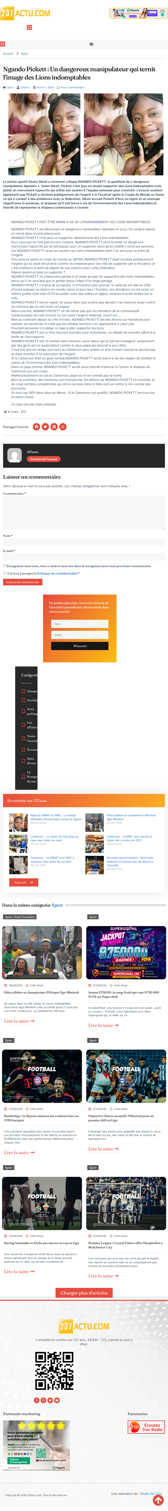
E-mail (9, 551)
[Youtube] (57, 1400)
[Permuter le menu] (91, 44)
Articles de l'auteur (44, 459)
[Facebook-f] (37, 1400)
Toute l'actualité (24, 917)
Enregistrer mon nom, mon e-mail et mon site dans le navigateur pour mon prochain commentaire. (79, 566)
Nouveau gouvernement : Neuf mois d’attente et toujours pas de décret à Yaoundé (130, 861)
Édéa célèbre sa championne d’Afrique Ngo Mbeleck (41, 992)
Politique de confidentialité (57, 573)
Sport (24, 53)
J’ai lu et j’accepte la (43, 573)
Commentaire (14, 493)
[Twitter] (50, 1400)
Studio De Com (151, 1494)
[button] (36, 426)
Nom (8, 536)
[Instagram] (43, 1400)
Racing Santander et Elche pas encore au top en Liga (41, 1243)
